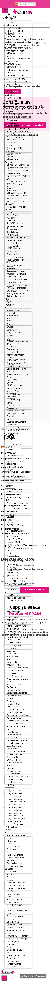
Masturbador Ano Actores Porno (17, 177)
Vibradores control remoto (14, 54)
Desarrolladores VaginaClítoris (13, 93)
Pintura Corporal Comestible (13, 697)
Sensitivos (11, 966)
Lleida (9, 301)
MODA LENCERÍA (9, 303)
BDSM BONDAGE (10, 484)
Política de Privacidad (11, 489)
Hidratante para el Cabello (14, 764)
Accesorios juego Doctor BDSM (17, 498)
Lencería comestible (16, 480)
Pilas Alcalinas (13, 902)
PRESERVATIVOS (14, 905)
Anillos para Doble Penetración (14, 149)
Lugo (9, 306)
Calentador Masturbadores (11, 188)
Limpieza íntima (14, 782)
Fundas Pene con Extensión (13, 160)
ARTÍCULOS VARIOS (11, 828)
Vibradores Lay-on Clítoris (14, 37)
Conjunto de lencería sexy (18, 374)
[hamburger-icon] (5, 10)
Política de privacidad (29, 583)
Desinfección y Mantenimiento (12, 772)
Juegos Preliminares (15, 824)
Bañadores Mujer (14, 399)
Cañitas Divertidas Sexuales (14, 867)
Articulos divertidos (15, 835)
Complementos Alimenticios (13, 736)
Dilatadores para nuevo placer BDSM (16, 509)
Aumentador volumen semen (15, 727)
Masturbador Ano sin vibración (15, 202)
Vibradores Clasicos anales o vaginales (18, 43)
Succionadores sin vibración (14, 104)
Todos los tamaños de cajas (16, 912)
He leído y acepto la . (21, 583)
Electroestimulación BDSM (15, 297)
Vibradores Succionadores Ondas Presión (17, 60)
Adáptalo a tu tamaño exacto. (15, 931)
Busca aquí (8, 18)
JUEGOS (10, 785)
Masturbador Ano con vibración (15, 208)
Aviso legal (6, 485)
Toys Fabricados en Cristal (14, 261)
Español (22, 4)
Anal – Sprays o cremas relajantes (16, 680)
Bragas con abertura (16, 332)
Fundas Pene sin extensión (13, 155)
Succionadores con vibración (14, 110)
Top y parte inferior (15, 355)
